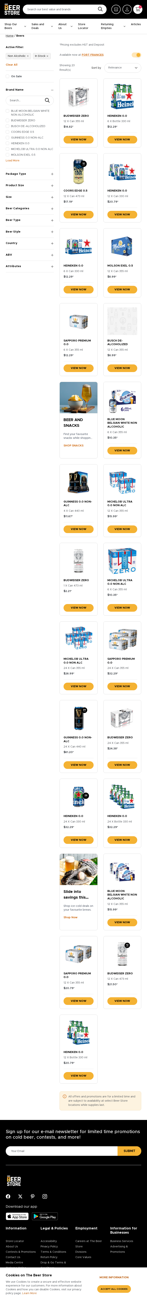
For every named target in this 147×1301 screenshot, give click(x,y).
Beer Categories (17, 208)
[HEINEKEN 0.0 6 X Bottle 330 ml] (122, 96)
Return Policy (49, 1257)
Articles (136, 24)
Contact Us (13, 1257)
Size (9, 197)
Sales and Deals (38, 26)
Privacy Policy (49, 1246)
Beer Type (13, 220)
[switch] (136, 54)
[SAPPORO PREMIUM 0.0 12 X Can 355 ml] (79, 954)
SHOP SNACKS (73, 445)
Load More (13, 160)
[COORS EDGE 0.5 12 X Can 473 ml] (79, 171)
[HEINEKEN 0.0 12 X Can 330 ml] (122, 171)
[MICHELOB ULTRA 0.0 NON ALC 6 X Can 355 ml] (122, 561)
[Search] (99, 9)
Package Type (16, 174)
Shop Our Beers (11, 26)
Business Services (121, 1241)
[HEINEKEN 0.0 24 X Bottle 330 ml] (122, 797)
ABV (9, 255)
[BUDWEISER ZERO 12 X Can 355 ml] (79, 96)
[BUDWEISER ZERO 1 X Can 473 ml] (79, 561)
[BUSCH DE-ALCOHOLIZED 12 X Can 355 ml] (122, 321)
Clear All (11, 65)
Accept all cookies (114, 1289)
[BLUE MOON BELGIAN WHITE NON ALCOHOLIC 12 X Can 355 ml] (122, 872)
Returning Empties (107, 26)
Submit (129, 1151)
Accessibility (49, 1241)
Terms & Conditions (53, 1252)
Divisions (81, 1252)
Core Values (83, 1257)
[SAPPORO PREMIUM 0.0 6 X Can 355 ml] (79, 321)
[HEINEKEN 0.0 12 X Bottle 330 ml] (79, 1033)
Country (11, 243)
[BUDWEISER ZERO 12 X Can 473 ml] (122, 954)
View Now (78, 139)
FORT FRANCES (93, 55)
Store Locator (83, 26)
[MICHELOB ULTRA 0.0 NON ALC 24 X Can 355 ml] (79, 639)
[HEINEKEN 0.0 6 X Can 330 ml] (79, 246)
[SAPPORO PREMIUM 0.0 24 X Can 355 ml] (122, 639)
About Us (62, 26)
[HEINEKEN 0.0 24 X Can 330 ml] (79, 797)
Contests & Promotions (21, 1252)
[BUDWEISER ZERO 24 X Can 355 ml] (122, 718)
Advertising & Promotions (119, 1249)
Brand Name (15, 90)
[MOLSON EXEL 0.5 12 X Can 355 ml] (122, 246)
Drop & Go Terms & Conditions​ (53, 1265)
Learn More (29, 1293)
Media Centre (14, 1262)
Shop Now (71, 917)
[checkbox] (7, 76)
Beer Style (13, 231)
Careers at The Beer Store (88, 1244)
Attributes (13, 266)
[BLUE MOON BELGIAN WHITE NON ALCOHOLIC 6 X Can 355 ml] (122, 400)
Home (10, 36)
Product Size (15, 185)
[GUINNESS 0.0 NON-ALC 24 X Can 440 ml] (79, 718)
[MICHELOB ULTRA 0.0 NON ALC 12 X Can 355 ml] (122, 482)
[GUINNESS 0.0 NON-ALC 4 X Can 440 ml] (79, 482)
